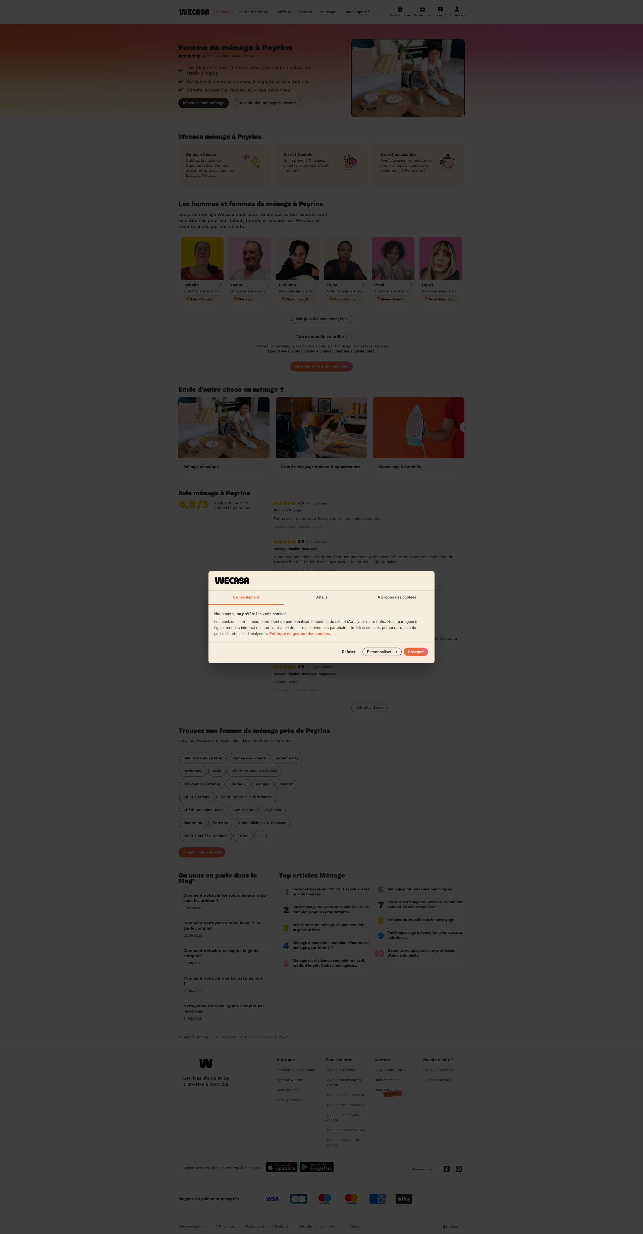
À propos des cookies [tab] (397, 597)
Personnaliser (379, 652)
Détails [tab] (321, 597)
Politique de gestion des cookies (299, 634)
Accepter (416, 652)
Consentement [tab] (246, 597)
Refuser (349, 652)
